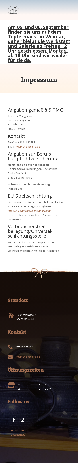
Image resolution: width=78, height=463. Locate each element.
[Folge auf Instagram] (20, 418)
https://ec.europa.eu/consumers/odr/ (29, 210)
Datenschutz (18, 434)
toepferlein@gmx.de (28, 146)
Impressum (17, 430)
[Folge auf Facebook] (11, 418)
